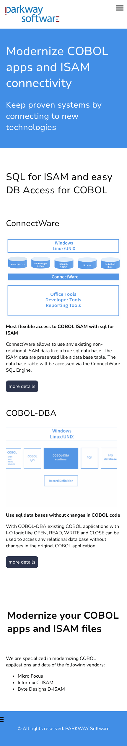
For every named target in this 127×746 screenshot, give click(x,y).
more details (22, 386)
